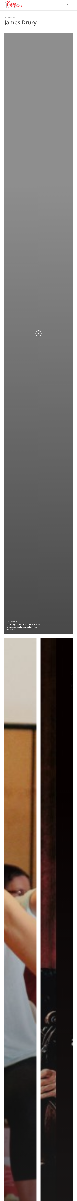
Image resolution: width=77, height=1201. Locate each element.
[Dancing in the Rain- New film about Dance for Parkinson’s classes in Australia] (38, 333)
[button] (71, 5)
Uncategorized (12, 621)
